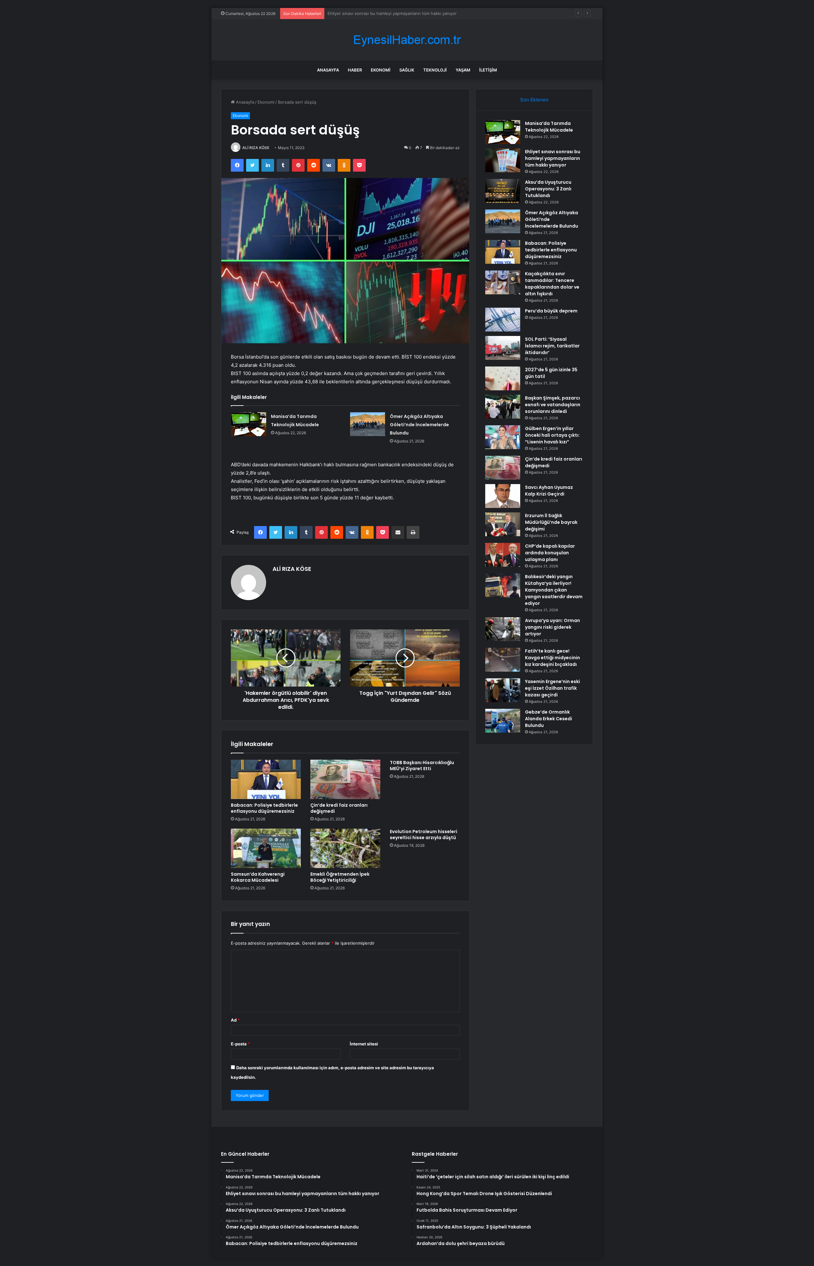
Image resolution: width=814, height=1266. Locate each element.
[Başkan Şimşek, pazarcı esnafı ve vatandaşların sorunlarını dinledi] (502, 407)
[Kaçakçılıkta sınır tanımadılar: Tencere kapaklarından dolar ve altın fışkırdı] (502, 282)
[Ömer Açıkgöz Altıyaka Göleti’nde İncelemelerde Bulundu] (367, 424)
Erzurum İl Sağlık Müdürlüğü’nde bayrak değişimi (551, 522)
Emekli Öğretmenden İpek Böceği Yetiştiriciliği (339, 877)
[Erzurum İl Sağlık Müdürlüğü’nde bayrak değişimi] (502, 524)
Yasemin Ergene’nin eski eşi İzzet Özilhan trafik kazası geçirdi (552, 688)
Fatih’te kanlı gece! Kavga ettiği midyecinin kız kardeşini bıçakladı (552, 657)
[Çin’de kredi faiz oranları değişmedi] (345, 779)
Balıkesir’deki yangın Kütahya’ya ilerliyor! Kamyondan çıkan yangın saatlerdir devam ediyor (554, 589)
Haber (355, 69)
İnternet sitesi (364, 1043)
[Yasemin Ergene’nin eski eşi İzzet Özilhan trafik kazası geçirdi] (502, 690)
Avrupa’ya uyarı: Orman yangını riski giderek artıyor (552, 627)
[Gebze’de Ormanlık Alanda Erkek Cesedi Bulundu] (502, 721)
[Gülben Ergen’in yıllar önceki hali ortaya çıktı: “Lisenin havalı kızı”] (502, 437)
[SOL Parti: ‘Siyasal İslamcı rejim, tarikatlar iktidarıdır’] (502, 348)
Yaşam (463, 69)
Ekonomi (380, 69)
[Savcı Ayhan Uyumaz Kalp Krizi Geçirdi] (502, 496)
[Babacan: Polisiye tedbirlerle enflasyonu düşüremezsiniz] (266, 779)
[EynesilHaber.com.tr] (407, 40)
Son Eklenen (534, 100)
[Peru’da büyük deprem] (502, 320)
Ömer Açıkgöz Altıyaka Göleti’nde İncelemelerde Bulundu (419, 424)
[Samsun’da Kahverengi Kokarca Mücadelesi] (266, 848)
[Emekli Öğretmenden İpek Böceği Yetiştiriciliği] (345, 848)
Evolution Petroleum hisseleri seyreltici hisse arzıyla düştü (423, 834)
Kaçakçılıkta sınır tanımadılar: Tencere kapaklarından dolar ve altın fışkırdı (552, 283)
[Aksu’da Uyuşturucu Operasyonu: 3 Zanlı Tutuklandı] (502, 191)
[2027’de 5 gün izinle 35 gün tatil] (502, 378)
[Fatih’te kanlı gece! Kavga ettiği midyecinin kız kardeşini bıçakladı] (502, 660)
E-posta (240, 1043)
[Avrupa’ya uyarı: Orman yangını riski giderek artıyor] (502, 629)
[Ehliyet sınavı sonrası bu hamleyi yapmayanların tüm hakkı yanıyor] (502, 160)
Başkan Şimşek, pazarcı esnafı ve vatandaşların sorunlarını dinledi (552, 404)
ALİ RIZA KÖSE (255, 147)
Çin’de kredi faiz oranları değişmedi (339, 808)
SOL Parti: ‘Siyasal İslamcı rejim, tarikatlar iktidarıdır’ (552, 346)
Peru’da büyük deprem (551, 311)
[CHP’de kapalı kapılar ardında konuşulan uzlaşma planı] (502, 555)
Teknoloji (435, 69)
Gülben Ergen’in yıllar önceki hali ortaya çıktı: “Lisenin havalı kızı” (552, 435)
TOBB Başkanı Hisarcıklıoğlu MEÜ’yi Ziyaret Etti (422, 765)
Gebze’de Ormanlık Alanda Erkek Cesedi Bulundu (548, 719)
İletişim (488, 69)
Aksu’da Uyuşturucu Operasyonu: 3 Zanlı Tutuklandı (379, 13)
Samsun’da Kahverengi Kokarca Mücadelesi (258, 877)
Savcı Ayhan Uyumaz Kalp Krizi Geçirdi (549, 490)
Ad (235, 1020)
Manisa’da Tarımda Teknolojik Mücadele (549, 126)
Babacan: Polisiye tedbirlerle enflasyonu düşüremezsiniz (264, 808)
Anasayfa (328, 69)
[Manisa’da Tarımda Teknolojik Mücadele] (248, 424)
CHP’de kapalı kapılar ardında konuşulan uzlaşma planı (550, 553)
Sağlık (406, 69)
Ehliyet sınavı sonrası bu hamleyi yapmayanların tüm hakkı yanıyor (552, 158)
